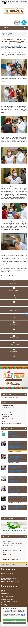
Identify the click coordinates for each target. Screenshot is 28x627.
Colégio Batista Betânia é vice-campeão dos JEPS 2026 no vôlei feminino (17, 519)
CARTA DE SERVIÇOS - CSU (14, 297)
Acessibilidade (24, 1)
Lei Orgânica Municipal (8, 430)
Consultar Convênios (7, 568)
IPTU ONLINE (14, 317)
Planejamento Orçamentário (9, 423)
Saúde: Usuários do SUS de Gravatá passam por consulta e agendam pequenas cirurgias (16, 501)
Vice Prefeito (3, 603)
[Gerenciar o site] (26, 575)
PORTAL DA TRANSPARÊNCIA (14, 283)
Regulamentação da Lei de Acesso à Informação (13, 432)
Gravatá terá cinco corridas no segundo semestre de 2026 (17, 510)
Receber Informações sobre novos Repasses (12, 570)
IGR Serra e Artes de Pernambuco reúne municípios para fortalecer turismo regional (17, 491)
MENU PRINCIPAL (6, 27)
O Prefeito (3, 601)
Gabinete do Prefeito (5, 604)
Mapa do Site (15, 1)
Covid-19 (14, 45)
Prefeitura (13, 46)
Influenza (9, 46)
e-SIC (14, 303)
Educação (19, 45)
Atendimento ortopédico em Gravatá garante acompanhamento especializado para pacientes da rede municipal (17, 480)
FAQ (10, 1)
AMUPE (4, 550)
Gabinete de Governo (5, 606)
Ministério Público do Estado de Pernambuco (12, 557)
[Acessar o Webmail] (24, 575)
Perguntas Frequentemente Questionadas (12, 434)
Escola (22, 45)
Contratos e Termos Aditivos (9, 419)
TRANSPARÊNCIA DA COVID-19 (14, 290)
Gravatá (2, 46)
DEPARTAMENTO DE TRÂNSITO (14, 344)
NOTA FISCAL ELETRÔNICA (14, 324)
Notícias (10, 33)
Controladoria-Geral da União (9, 559)
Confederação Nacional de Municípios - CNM (12, 561)
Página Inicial (4, 33)
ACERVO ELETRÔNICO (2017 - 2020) (10, 408)
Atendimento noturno (7, 45)
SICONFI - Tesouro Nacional (8, 566)
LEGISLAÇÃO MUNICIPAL (14, 351)
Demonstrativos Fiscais (8, 421)
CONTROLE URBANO (14, 337)
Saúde (17, 46)
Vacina (20, 46)
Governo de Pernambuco (8, 552)
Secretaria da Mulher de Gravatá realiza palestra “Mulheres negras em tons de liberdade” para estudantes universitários (17, 469)
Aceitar (15, 620)
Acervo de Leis (6, 428)
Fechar (15, 622)
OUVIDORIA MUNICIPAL (14, 310)
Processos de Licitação (8, 416)
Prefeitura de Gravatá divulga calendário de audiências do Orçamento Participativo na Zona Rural (17, 446)
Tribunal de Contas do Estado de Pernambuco (12, 555)
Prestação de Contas (7, 425)
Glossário (5, 1)
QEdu (4, 564)
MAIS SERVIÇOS (14, 358)
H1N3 (6, 46)
